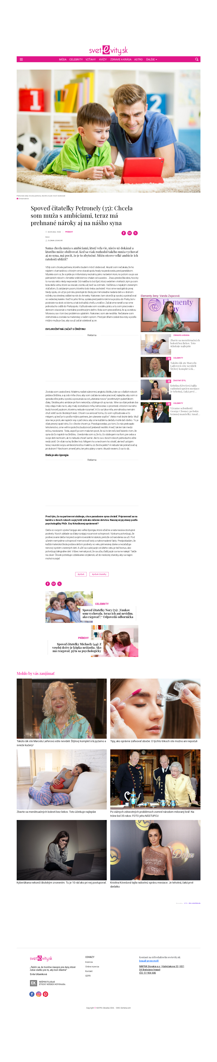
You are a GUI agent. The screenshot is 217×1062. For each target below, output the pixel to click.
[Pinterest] (45, 994)
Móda (62, 59)
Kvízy (103, 59)
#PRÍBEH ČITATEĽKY (99, 574)
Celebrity (76, 59)
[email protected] (149, 960)
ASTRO (138, 59)
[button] (197, 59)
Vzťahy (91, 59)
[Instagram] (38, 994)
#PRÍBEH (81, 574)
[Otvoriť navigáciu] (21, 59)
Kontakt (89, 971)
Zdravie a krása (120, 59)
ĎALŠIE (150, 59)
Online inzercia (92, 967)
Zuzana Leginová (55, 241)
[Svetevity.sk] (108, 50)
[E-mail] (129, 233)
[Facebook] (123, 233)
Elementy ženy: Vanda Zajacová (160, 296)
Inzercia (89, 962)
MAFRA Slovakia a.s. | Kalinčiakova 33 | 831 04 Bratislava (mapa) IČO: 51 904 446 (161, 969)
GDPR (88, 976)
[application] (170, 315)
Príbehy (69, 232)
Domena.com (126, 1008)
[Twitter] (135, 233)
